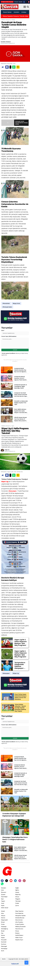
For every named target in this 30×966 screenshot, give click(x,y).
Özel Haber (4, 896)
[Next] (27, 16)
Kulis (2, 890)
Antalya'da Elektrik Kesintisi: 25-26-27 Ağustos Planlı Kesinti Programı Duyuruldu (20, 378)
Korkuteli (3, 942)
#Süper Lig (16, 673)
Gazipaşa (3, 926)
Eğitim (17, 890)
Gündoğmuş (4, 928)
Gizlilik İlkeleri (19, 935)
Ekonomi (3, 892)
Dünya (17, 896)
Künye (17, 931)
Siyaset (3, 894)
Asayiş (13, 19)
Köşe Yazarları (19, 911)
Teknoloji (17, 901)
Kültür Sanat (4, 907)
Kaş (2, 933)
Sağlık (17, 888)
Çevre (17, 905)
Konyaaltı (4, 939)
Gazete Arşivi (19, 939)
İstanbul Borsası (19, 917)
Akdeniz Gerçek (5, 19)
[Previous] (1, 16)
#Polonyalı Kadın (7, 307)
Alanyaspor (12, 491)
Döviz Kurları (19, 920)
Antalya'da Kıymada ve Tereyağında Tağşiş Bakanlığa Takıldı (20, 386)
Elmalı (3, 922)
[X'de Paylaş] (10, 67)
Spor (13, 426)
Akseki (3, 911)
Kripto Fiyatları (19, 924)
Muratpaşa (4, 948)
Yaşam (3, 901)
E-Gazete (16, 1)
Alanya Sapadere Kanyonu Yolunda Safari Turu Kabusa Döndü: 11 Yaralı (15, 16)
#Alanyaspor (6, 673)
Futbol (17, 903)
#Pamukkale (6, 303)
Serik (2, 950)
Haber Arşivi (18, 937)
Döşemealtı (4, 920)
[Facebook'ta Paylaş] (7, 67)
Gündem (3, 888)
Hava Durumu (19, 928)
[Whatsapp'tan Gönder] (14, 67)
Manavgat (4, 946)
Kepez (3, 937)
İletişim (17, 933)
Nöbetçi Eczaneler (20, 926)
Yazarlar (20, 1)
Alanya (3, 915)
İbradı (2, 931)
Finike (3, 924)
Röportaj (17, 894)
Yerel (2, 903)
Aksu (2, 913)
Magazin (17, 899)
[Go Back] (26, 963)
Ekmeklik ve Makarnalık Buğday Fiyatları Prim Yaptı (21, 402)
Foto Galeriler (19, 913)
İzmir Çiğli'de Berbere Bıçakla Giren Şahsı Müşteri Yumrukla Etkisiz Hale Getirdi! (21, 410)
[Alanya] (15, 803)
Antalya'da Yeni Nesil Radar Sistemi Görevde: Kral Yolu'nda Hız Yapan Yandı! (20, 394)
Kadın (2, 905)
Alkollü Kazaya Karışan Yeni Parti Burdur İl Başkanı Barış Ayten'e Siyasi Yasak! (20, 419)
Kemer (3, 935)
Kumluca (3, 944)
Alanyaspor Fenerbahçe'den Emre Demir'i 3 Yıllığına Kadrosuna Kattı (15, 839)
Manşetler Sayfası (20, 915)
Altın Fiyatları (19, 922)
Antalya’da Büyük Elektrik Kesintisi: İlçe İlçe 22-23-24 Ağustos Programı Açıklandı (20, 370)
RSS (4, 959)
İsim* (2, 330)
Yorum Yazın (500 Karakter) (8, 336)
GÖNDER (15, 350)
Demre (3, 917)
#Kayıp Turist (16, 303)
